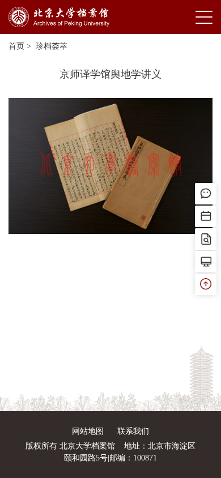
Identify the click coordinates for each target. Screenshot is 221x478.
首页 (16, 46)
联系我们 (133, 431)
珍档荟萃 (50, 46)
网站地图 (88, 431)
